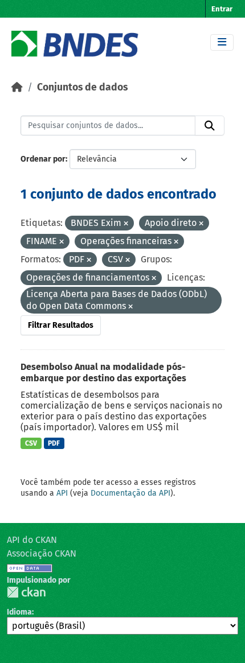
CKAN (26, 592)
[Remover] (126, 224)
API (62, 493)
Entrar (221, 9)
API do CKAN (32, 539)
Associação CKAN (41, 553)
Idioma (19, 612)
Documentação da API (130, 493)
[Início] (17, 87)
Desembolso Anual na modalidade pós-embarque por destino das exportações (103, 372)
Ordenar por (43, 159)
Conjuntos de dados (82, 87)
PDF (54, 443)
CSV (31, 443)
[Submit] (209, 126)
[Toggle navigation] (222, 42)
